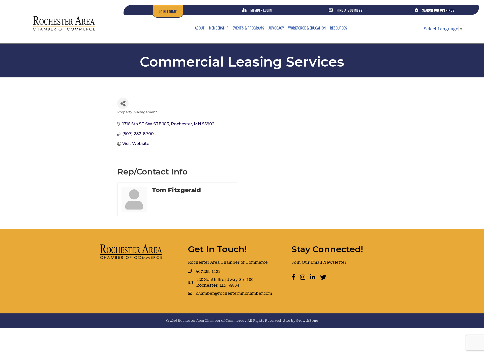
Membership (218, 28)
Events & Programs (248, 28)
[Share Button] (123, 103)
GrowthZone (307, 320)
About (200, 28)
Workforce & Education (307, 28)
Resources (338, 28)
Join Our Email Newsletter (318, 262)
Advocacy (276, 28)
